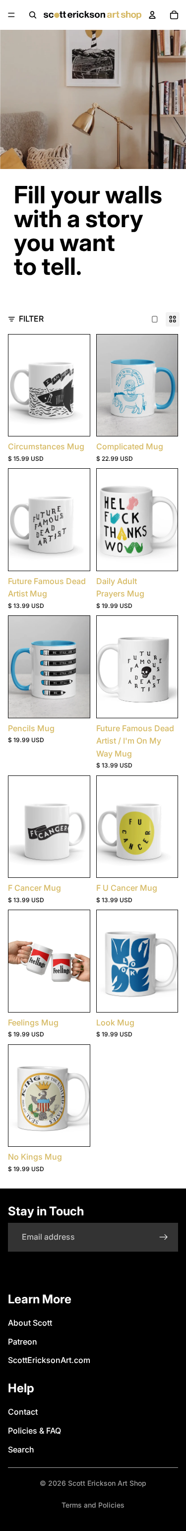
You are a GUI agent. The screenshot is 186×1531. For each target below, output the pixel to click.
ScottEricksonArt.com (49, 1360)
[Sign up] (163, 1237)
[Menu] (11, 14)
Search (21, 1449)
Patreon (22, 1342)
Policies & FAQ (34, 1431)
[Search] (33, 15)
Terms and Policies (93, 1505)
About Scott (30, 1323)
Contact (23, 1412)
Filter (31, 319)
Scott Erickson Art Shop (107, 1483)
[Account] (152, 15)
